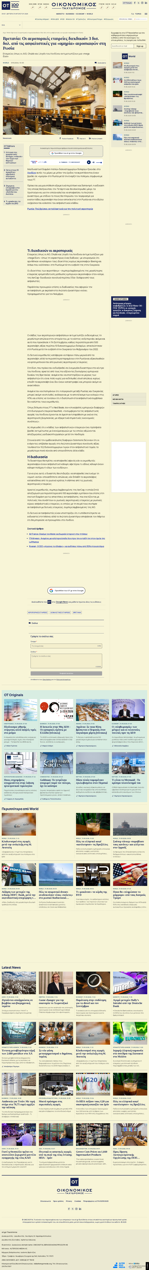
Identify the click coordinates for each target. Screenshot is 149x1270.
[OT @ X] (138, 3)
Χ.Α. (3, 25)
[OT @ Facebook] (135, 3)
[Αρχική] (10, 5)
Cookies (77, 1201)
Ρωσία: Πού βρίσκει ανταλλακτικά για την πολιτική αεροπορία (60, 208)
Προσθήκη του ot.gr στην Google (67, 153)
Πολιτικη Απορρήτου (63, 680)
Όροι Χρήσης (47, 680)
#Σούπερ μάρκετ (42, 19)
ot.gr (4, 33)
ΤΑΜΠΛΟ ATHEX (119, 403)
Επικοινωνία (46, 1201)
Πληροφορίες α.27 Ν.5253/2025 (95, 1201)
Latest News (11, 967)
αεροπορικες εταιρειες (37, 612)
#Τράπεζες (81, 19)
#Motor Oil (70, 19)
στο (60, 602)
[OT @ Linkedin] (146, 3)
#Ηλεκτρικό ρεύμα (94, 19)
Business (70, 14)
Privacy (69, 1201)
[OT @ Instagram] (142, 3)
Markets (60, 14)
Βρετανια (77, 612)
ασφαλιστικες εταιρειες (60, 612)
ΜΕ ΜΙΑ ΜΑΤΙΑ (118, 399)
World (90, 14)
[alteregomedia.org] (119, 1267)
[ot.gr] (74, 8)
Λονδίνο (31, 172)
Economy (80, 14)
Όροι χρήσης (58, 1201)
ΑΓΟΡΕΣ (116, 395)
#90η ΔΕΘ (55, 19)
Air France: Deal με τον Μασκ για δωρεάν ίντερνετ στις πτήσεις (58, 534)
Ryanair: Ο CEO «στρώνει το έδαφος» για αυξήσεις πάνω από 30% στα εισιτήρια (66, 546)
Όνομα (33, 641)
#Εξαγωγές (108, 19)
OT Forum (127, 3)
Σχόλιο (33, 652)
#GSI (62, 19)
